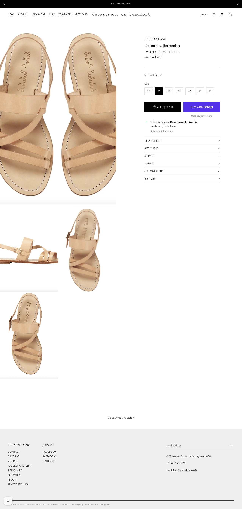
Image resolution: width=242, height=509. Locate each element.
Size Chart (151, 75)
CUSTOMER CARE (154, 171)
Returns (149, 163)
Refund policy (77, 504)
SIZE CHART (151, 148)
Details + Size (152, 141)
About (12, 480)
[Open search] (214, 14)
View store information (161, 131)
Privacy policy (105, 504)
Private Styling (18, 484)
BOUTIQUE (150, 179)
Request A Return (19, 466)
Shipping (150, 156)
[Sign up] (230, 445)
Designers (14, 475)
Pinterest (49, 461)
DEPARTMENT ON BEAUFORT (26, 504)
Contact (14, 452)
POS (40, 504)
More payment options (201, 115)
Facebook (49, 452)
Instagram (50, 456)
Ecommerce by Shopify (57, 504)
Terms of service (91, 504)
